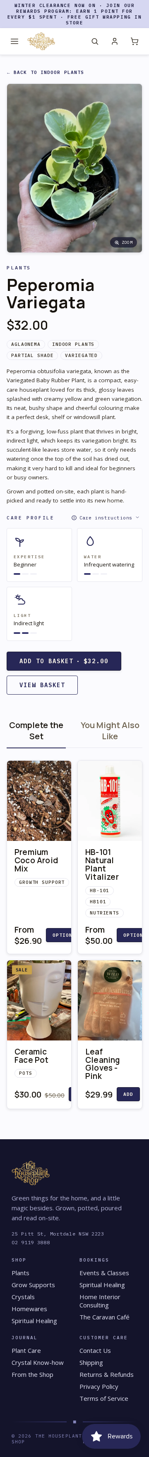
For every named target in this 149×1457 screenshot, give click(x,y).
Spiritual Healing (34, 1321)
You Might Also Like (110, 730)
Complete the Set (36, 730)
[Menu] (14, 41)
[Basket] (134, 41)
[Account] (115, 41)
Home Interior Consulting (99, 1301)
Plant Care (26, 1350)
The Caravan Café (104, 1317)
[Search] (95, 41)
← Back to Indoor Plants (45, 72)
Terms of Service (103, 1398)
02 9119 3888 (31, 1242)
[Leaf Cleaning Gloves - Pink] (110, 1000)
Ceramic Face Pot (31, 1055)
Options (64, 935)
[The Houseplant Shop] (41, 41)
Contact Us (95, 1350)
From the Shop (32, 1374)
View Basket (42, 685)
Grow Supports (33, 1285)
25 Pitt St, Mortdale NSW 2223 (58, 1234)
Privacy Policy (98, 1386)
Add (128, 1094)
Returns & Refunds (106, 1374)
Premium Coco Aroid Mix (36, 860)
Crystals (23, 1297)
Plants (20, 1273)
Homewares (29, 1309)
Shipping (91, 1362)
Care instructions (105, 518)
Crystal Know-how (38, 1362)
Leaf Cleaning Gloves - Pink (102, 1064)
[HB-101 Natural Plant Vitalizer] (110, 801)
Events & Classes (104, 1273)
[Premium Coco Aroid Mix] (39, 801)
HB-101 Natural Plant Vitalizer (102, 864)
